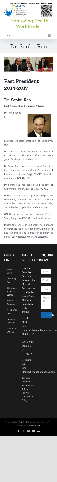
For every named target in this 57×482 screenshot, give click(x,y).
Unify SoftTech (34, 425)
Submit (49, 315)
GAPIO (21, 422)
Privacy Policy (28, 385)
